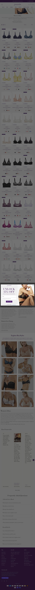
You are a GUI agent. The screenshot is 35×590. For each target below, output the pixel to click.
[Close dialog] (33, 285)
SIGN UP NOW (9, 301)
